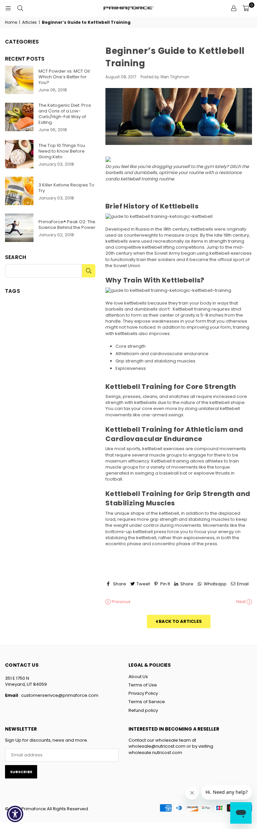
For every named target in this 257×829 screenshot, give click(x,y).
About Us (138, 676)
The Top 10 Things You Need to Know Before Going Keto (61, 151)
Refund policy (143, 710)
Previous (121, 602)
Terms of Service (146, 701)
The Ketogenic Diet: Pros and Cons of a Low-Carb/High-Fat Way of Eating (64, 113)
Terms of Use (142, 685)
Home (11, 22)
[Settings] (234, 8)
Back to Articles (180, 621)
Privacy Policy (143, 693)
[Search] (20, 8)
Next (241, 602)
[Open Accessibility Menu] (15, 814)
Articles (29, 22)
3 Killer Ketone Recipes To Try (66, 187)
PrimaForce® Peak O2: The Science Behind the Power (66, 224)
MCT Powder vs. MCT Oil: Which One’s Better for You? (64, 76)
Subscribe (21, 771)
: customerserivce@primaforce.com (58, 695)
